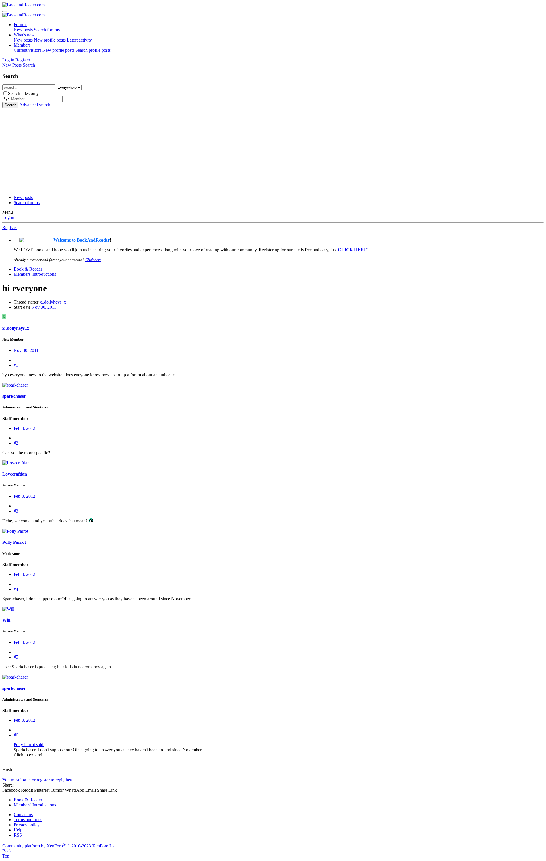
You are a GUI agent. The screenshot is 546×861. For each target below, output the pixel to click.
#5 (16, 657)
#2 (16, 443)
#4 (16, 589)
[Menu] (4, 11)
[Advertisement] (273, 150)
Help (18, 829)
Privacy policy (27, 824)
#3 (16, 511)
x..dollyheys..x (53, 302)
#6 (16, 735)
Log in (8, 217)
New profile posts (50, 40)
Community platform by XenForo (59, 845)
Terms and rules (28, 819)
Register (9, 227)
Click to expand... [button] (30, 754)
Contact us (23, 814)
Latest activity (79, 40)
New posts (23, 29)
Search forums (47, 29)
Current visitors (27, 50)
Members (22, 45)
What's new (24, 34)
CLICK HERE (352, 249)
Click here (93, 260)
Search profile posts (93, 50)
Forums (20, 24)
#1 (16, 365)
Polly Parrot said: (29, 744)
